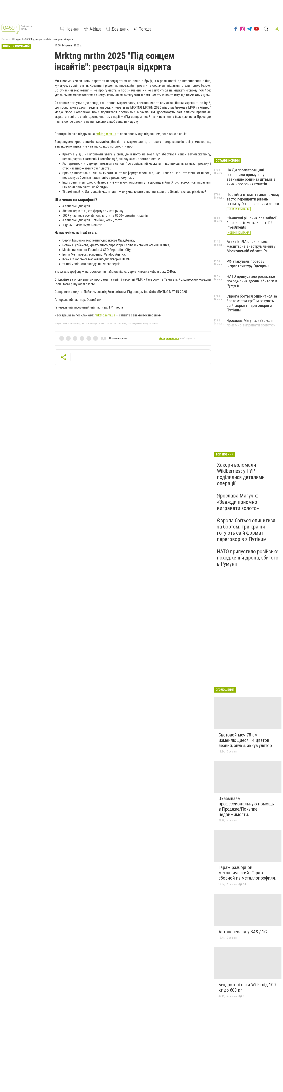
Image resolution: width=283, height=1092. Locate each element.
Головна (6, 39)
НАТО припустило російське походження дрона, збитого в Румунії (252, 281)
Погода (145, 29)
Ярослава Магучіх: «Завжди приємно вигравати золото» (251, 322)
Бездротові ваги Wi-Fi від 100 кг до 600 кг (247, 987)
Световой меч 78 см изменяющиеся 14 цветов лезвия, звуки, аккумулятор (245, 740)
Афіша (95, 29)
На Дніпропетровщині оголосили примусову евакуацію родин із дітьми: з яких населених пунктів (251, 177)
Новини (73, 29)
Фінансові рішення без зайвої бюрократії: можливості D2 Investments (251, 223)
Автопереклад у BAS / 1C (243, 931)
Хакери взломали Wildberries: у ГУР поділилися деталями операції (241, 474)
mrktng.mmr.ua (105, 134)
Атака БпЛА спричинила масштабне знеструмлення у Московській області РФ (251, 246)
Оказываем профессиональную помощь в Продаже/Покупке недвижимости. (246, 806)
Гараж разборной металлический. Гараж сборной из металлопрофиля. (247, 873)
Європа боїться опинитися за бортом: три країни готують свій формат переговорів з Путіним (252, 303)
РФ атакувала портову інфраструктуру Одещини (248, 263)
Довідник (120, 29)
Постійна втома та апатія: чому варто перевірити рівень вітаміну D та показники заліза (253, 199)
